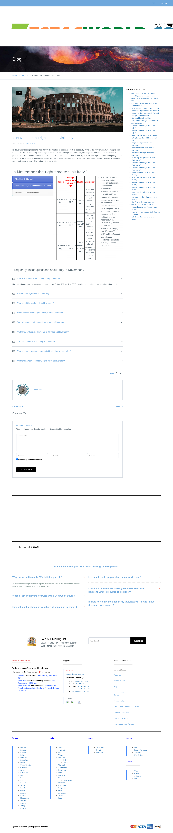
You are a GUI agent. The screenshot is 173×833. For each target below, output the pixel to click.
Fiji (135, 747)
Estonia (23, 788)
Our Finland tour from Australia (142, 204)
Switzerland (24, 760)
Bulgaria (23, 795)
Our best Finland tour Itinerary (142, 118)
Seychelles (100, 747)
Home (14, 76)
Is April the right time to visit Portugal (145, 113)
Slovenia (23, 800)
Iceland (22, 755)
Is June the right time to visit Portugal (145, 108)
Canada (137, 774)
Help (115, 687)
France (22, 770)
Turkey (22, 806)
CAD (154, 3)
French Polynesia (140, 750)
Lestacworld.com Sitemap (124, 724)
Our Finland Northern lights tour (142, 202)
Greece (22, 790)
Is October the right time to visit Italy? (145, 135)
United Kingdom (26, 765)
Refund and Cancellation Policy (126, 707)
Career (116, 695)
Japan (60, 747)
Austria (22, 780)
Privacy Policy (119, 701)
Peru (135, 779)
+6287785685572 (85, 689)
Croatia (22, 778)
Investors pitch (119, 681)
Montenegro (24, 798)
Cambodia (61, 750)
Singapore (62, 788)
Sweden (23, 750)
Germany (23, 768)
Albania (23, 793)
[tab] (32, 179)
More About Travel (135, 89)
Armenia (23, 808)
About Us (117, 675)
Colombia (137, 776)
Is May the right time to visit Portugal (145, 111)
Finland (23, 747)
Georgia (23, 803)
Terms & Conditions (121, 712)
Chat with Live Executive (80, 691)
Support (164, 3)
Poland (22, 763)
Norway (23, 753)
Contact (122, 692)
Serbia (22, 785)
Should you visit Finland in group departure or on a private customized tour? (144, 98)
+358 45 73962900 (83, 686)
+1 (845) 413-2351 (81, 681)
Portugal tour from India (140, 116)
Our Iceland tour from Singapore (143, 93)
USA (136, 771)
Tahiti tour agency (121, 718)
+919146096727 (81, 684)
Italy (23, 76)
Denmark (23, 758)
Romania (23, 783)
